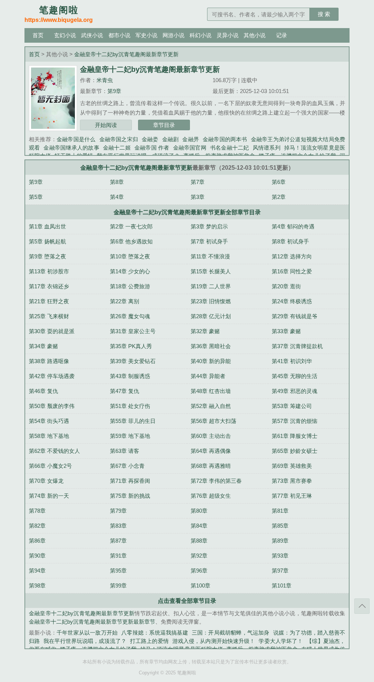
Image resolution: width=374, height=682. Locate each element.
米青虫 (104, 80)
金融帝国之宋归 (118, 139)
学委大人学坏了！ (281, 641)
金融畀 (190, 139)
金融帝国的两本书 (225, 139)
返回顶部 (362, 606)
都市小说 (119, 35)
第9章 (114, 91)
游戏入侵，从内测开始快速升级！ (213, 641)
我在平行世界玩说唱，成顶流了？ (84, 641)
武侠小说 (92, 35)
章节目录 (164, 125)
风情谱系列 (266, 148)
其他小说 (255, 35)
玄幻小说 (65, 35)
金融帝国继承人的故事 (71, 148)
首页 (38, 35)
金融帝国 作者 (151, 148)
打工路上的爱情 (149, 641)
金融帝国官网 (189, 148)
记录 (281, 35)
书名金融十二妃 (229, 148)
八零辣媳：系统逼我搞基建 (154, 632)
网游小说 (173, 35)
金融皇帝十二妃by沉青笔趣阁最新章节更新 (126, 54)
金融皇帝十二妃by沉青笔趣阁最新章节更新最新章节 (92, 622)
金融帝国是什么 (76, 139)
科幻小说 (200, 35)
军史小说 (146, 35)
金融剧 (170, 139)
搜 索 (324, 14)
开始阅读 (106, 125)
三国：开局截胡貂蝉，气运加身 (231, 632)
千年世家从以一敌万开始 (87, 632)
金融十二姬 (117, 148)
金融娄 (150, 139)
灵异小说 (227, 35)
